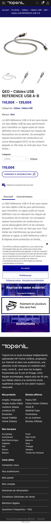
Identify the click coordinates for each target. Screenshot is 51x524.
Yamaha (29, 449)
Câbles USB (36, 10)
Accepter (25, 268)
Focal (28, 434)
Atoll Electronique (10, 440)
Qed (12, 114)
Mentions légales (11, 503)
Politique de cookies (13, 280)
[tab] (8, 197)
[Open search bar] (37, 3)
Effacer (33, 159)
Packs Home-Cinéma (37, 403)
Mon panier (8, 477)
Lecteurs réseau (10, 407)
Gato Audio (31, 437)
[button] (47, 243)
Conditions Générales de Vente (18, 496)
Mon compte (8, 484)
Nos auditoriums (10, 471)
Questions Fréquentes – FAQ (17, 509)
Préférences (25, 275)
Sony (28, 443)
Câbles (25, 10)
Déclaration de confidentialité (33, 280)
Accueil (5, 10)
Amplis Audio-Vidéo (12, 403)
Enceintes (7, 414)
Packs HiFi (31, 400)
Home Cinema (9, 421)
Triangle (29, 446)
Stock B (29, 407)
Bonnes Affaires (34, 421)
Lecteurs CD (8, 410)
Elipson (5, 453)
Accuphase (7, 434)
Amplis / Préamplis (11, 400)
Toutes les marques (35, 453)
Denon (5, 449)
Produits (15, 10)
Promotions (31, 414)
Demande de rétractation (15, 490)
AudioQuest (7, 437)
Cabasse (6, 443)
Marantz (29, 440)
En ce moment (33, 417)
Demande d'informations (18, 174)
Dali (3, 446)
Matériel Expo (33, 410)
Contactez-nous (10, 465)
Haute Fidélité (9, 417)
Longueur (6, 154)
